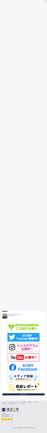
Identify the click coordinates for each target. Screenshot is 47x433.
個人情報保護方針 (12, 403)
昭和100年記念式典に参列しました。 (15, 314)
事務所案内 (4, 403)
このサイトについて (21, 403)
